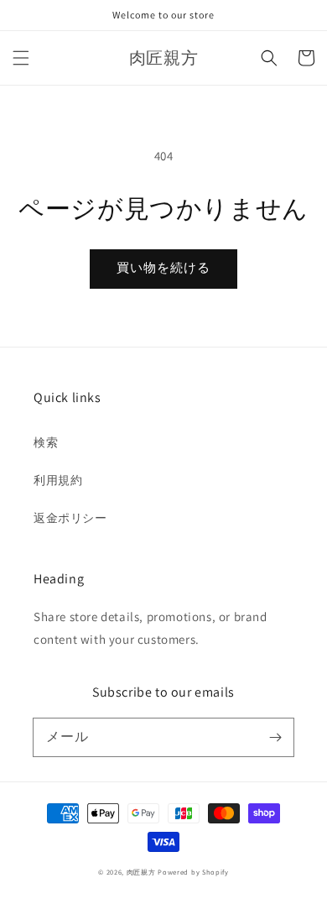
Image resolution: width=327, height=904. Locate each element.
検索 (46, 442)
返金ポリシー (70, 517)
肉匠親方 (141, 871)
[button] (21, 57)
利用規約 (58, 480)
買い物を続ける (163, 267)
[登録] (275, 736)
